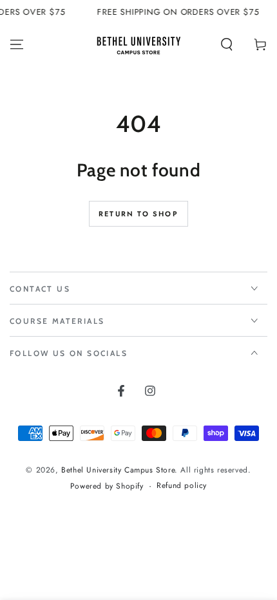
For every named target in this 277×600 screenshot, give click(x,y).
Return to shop (138, 214)
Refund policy (182, 485)
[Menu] (16, 44)
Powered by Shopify (107, 486)
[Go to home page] (138, 44)
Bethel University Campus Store (118, 470)
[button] (227, 44)
